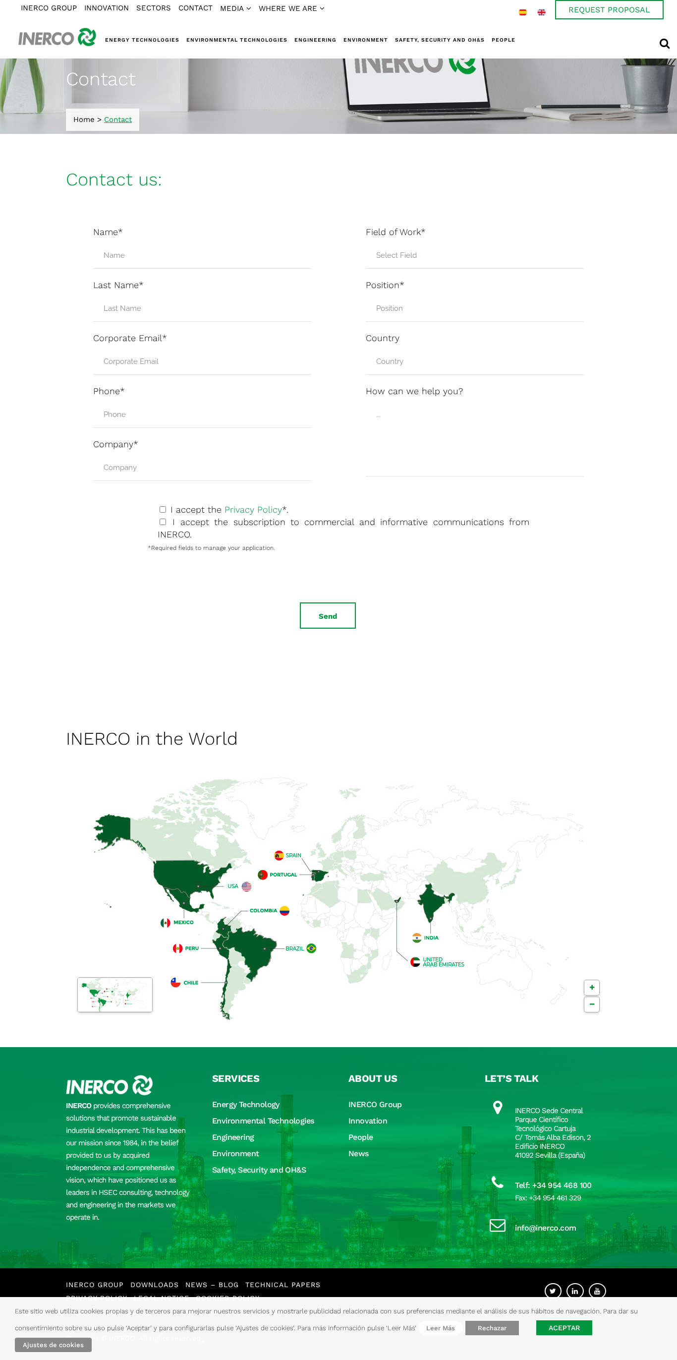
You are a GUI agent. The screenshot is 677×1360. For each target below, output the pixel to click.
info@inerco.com (545, 1228)
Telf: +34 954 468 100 (553, 1185)
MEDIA (232, 8)
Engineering (233, 1137)
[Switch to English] (541, 12)
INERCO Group (375, 1104)
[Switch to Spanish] (522, 12)
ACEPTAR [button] (564, 1328)
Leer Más (440, 1328)
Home (84, 119)
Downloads (154, 1285)
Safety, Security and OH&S (259, 1170)
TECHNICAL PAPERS (283, 1285)
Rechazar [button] (492, 1328)
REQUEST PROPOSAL (609, 9)
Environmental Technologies (263, 1120)
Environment (235, 1153)
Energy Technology (246, 1104)
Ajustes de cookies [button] (53, 1345)
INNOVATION (106, 7)
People (360, 1137)
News (358, 1153)
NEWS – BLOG (212, 1285)
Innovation (367, 1120)
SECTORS (153, 7)
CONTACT (195, 7)
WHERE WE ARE (288, 8)
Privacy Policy (253, 509)
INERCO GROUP (49, 7)
